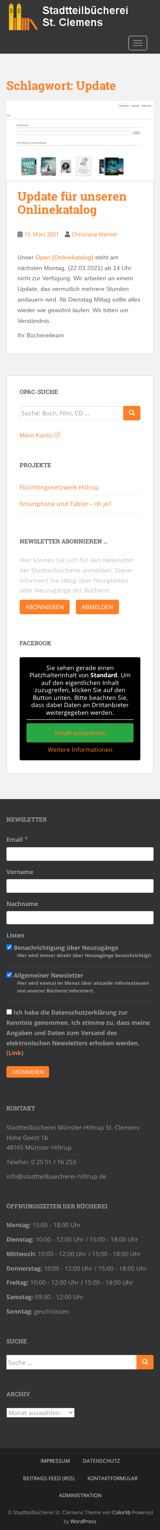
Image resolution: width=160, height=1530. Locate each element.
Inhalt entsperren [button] (80, 733)
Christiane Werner (94, 234)
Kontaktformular (112, 1478)
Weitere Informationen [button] (80, 749)
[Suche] (131, 413)
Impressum (55, 1460)
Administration (80, 1495)
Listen (15, 935)
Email (17, 839)
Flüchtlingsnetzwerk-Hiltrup (59, 487)
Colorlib (121, 1512)
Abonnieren (44, 607)
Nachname (22, 904)
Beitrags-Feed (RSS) (49, 1478)
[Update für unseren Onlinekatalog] (80, 141)
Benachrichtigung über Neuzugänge (81, 950)
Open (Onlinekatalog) (64, 257)
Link (15, 1053)
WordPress (83, 1521)
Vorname (19, 872)
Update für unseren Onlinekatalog (72, 202)
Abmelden (97, 607)
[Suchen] (145, 1362)
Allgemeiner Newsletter (80, 982)
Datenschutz (101, 1460)
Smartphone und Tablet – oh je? (65, 504)
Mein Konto (37, 435)
